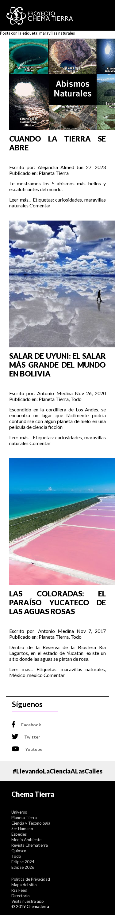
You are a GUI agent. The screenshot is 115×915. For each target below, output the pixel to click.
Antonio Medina (54, 393)
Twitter (32, 736)
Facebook (31, 724)
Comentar (40, 205)
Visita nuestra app (27, 901)
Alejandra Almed (56, 167)
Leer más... (20, 199)
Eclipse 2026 (22, 867)
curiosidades (68, 199)
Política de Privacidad (30, 879)
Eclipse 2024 (22, 861)
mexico (35, 675)
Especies (19, 834)
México (17, 675)
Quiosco (18, 850)
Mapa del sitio (24, 884)
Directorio (20, 895)
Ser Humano (22, 828)
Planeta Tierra (54, 173)
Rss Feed (19, 890)
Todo (76, 399)
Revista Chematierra (29, 845)
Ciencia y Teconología (30, 823)
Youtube (33, 749)
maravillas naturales (83, 669)
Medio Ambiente (26, 839)
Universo (19, 812)
